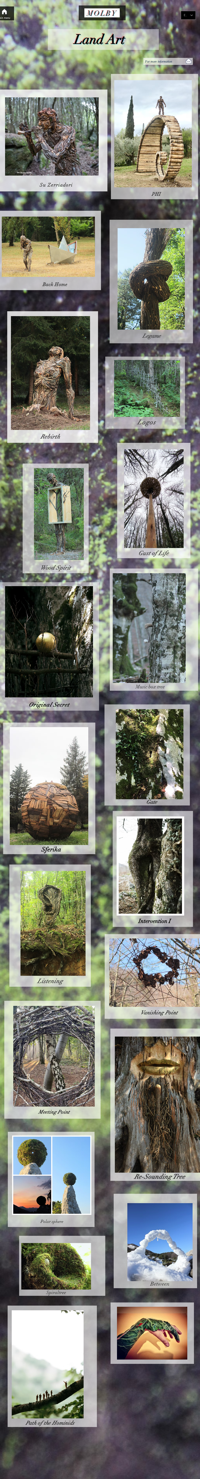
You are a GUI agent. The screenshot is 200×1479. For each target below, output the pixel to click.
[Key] (102, 39)
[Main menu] (4, 11)
